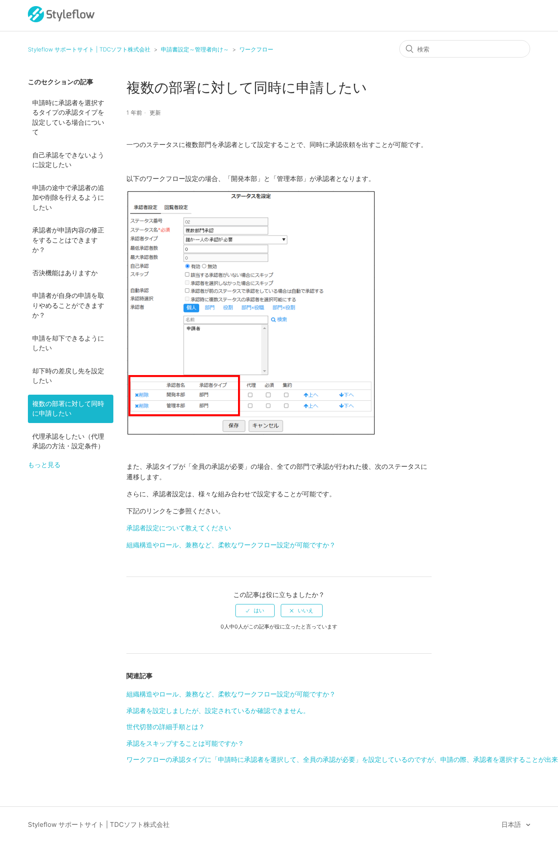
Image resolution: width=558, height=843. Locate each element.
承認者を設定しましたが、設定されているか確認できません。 (218, 710)
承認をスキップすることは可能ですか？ (185, 743)
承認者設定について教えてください (178, 528)
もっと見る (44, 465)
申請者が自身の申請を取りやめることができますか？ (68, 305)
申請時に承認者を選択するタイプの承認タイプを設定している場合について (68, 118)
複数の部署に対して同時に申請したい (68, 408)
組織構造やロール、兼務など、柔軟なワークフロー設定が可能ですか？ (231, 545)
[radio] (255, 610)
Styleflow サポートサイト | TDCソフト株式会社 (89, 49)
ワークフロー (256, 49)
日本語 (512, 824)
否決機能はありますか (65, 273)
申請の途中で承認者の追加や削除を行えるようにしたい (68, 198)
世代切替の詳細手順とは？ (165, 727)
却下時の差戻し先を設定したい (68, 376)
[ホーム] (61, 20)
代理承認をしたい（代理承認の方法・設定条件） (68, 441)
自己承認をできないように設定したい (68, 160)
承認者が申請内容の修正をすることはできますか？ (68, 240)
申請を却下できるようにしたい (68, 343)
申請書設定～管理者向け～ (195, 49)
